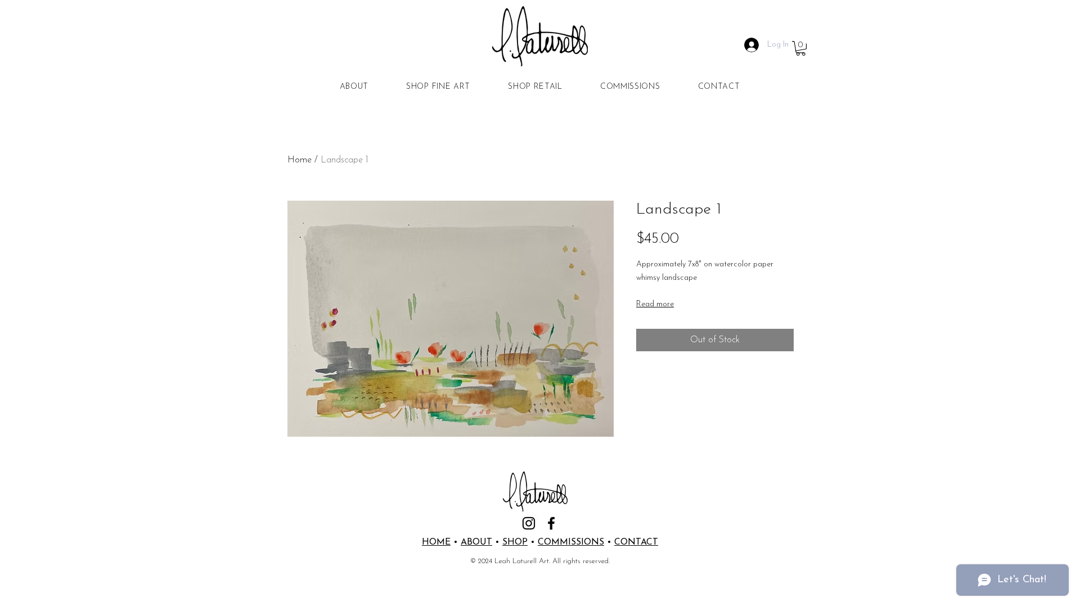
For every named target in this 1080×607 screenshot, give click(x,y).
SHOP (515, 542)
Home (299, 160)
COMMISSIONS (571, 542)
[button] (800, 48)
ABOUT (476, 542)
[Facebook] (551, 523)
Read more (655, 304)
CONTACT (636, 542)
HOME (436, 542)
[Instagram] (528, 523)
